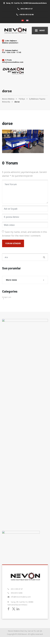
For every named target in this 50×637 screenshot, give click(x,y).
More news (11, 280)
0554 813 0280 (16, 593)
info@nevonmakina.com (21, 597)
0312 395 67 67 (17, 589)
